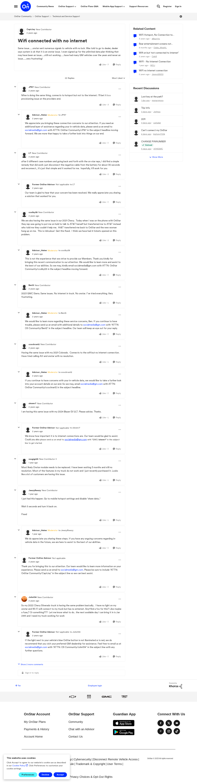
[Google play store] (124, 732)
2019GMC (158, 149)
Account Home (33, 736)
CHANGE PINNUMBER (153, 141)
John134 (33, 597)
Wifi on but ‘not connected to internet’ (159, 52)
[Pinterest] (160, 731)
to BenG (62, 313)
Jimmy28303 (157, 74)
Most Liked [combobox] (118, 78)
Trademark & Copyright (90, 764)
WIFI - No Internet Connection (155, 61)
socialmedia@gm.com (36, 130)
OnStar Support (42, 16)
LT (30, 153)
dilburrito (156, 39)
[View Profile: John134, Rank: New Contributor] (24, 599)
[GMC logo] (107, 696)
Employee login (95, 685)
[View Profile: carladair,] (136, 121)
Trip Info (145, 107)
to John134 (75, 632)
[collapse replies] (15, 86)
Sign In (178, 6)
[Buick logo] (89, 696)
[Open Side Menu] (16, 6)
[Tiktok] (177, 731)
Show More (157, 157)
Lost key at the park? (152, 96)
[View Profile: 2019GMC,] (136, 144)
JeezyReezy (35, 490)
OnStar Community (23, 16)
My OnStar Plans (35, 721)
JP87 (31, 87)
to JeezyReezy (65, 530)
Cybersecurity (82, 759)
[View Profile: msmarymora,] (136, 99)
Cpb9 (154, 56)
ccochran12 (34, 344)
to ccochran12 (65, 372)
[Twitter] (169, 723)
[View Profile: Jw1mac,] (136, 110)
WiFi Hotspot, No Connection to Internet (156, 35)
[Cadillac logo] (124, 696)
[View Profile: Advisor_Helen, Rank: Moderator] (28, 117)
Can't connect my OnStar (154, 130)
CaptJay (31, 29)
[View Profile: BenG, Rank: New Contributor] (24, 287)
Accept (60, 774)
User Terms (114, 764)
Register (167, 6)
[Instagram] (169, 731)
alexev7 (32, 403)
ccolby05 (33, 212)
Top (19, 686)
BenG (31, 285)
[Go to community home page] (25, 6)
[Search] (158, 6)
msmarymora (157, 100)
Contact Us (76, 736)
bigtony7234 (159, 134)
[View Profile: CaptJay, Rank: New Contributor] (21, 31)
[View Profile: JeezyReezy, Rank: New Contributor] (24, 492)
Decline (45, 774)
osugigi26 (33, 459)
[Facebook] (160, 723)
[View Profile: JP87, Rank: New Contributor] (24, 89)
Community (76, 721)
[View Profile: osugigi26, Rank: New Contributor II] (24, 461)
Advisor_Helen (39, 115)
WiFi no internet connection (153, 70)
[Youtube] (177, 723)
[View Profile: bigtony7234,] (136, 132)
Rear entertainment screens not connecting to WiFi (155, 43)
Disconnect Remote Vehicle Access (115, 759)
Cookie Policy (18, 765)
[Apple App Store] (124, 723)
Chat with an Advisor (81, 729)
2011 (143, 119)
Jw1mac (157, 112)
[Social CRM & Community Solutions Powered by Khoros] (175, 685)
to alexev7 (75, 428)
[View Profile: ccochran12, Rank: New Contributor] (24, 346)
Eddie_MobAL (160, 47)
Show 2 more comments (32, 664)
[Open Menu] (181, 16)
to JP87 (62, 115)
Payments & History (36, 729)
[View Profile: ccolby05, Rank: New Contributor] (24, 214)
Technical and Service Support (66, 16)
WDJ (152, 65)
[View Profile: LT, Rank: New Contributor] (24, 155)
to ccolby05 (64, 250)
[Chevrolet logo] (72, 696)
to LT (72, 184)
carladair (157, 123)
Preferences (28, 774)
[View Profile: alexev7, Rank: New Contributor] (24, 405)
